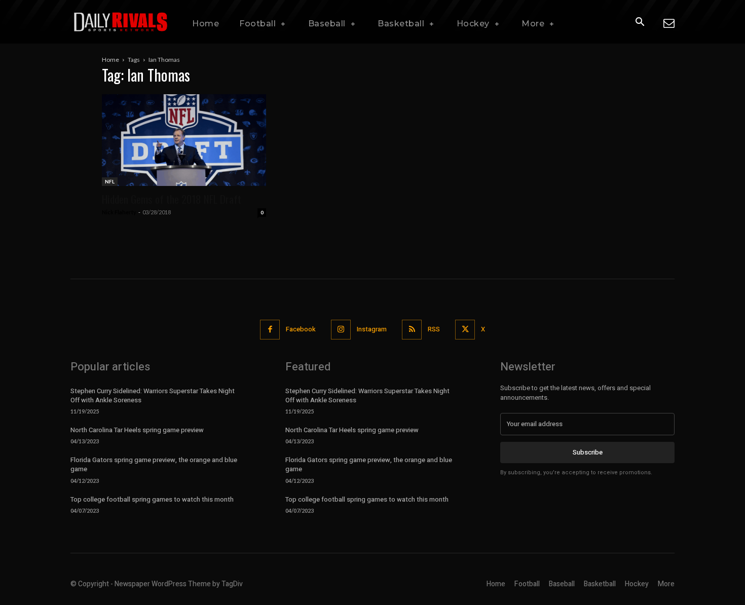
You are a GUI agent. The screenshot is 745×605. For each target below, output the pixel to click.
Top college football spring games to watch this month (152, 499)
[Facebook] (270, 329)
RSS (434, 329)
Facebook (301, 329)
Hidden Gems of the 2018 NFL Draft (171, 199)
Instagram (372, 329)
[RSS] (412, 329)
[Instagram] (341, 329)
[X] (465, 329)
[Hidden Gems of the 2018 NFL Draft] (184, 140)
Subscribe (588, 452)
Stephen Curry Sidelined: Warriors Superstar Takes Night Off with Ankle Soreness (152, 395)
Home (110, 59)
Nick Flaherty (119, 212)
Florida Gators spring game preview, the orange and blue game (153, 464)
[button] (639, 22)
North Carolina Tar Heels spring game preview (137, 430)
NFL (110, 181)
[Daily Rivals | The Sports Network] (121, 22)
